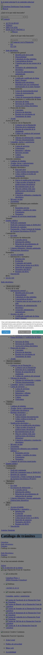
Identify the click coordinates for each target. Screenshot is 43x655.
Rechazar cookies (24, 332)
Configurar (6, 332)
